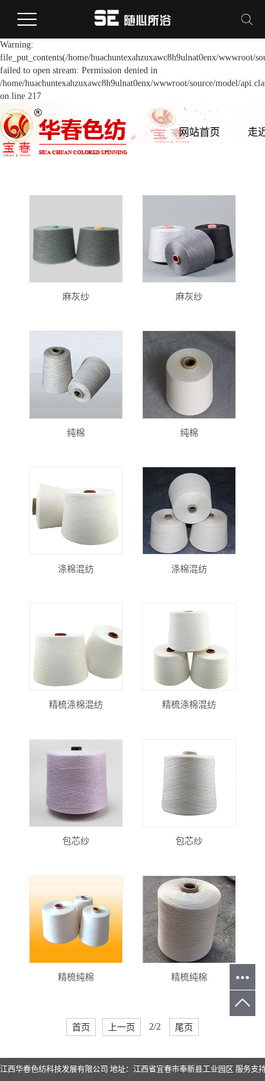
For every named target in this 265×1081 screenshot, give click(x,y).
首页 (81, 1027)
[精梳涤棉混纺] (76, 647)
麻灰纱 (75, 296)
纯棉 (76, 433)
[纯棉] (76, 374)
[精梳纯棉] (76, 919)
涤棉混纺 (76, 569)
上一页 (121, 1027)
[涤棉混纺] (76, 511)
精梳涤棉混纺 (76, 705)
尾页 (184, 1027)
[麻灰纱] (76, 239)
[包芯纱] (76, 783)
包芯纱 (75, 841)
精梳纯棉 (76, 977)
